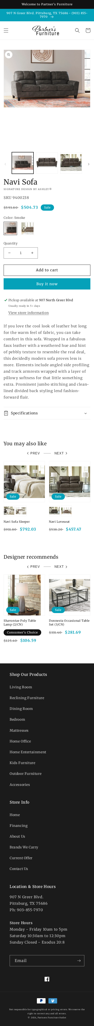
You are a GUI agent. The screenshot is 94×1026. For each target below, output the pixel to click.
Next (59, 453)
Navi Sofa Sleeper (17, 521)
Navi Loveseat (59, 521)
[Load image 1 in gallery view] (23, 163)
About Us (17, 836)
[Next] (88, 164)
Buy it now (47, 284)
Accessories (20, 785)
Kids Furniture (22, 763)
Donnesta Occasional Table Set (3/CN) (69, 622)
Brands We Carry (24, 847)
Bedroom (17, 719)
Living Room (21, 687)
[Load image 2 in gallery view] (47, 163)
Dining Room (21, 709)
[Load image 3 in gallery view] (71, 163)
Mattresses (19, 730)
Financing (18, 825)
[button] (6, 30)
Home (15, 815)
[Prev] (5, 164)
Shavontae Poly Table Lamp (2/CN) (20, 622)
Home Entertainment (28, 752)
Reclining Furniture (27, 698)
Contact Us (19, 869)
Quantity (11, 243)
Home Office (20, 741)
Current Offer (21, 858)
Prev (35, 453)
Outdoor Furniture (25, 773)
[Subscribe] (79, 960)
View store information (28, 313)
